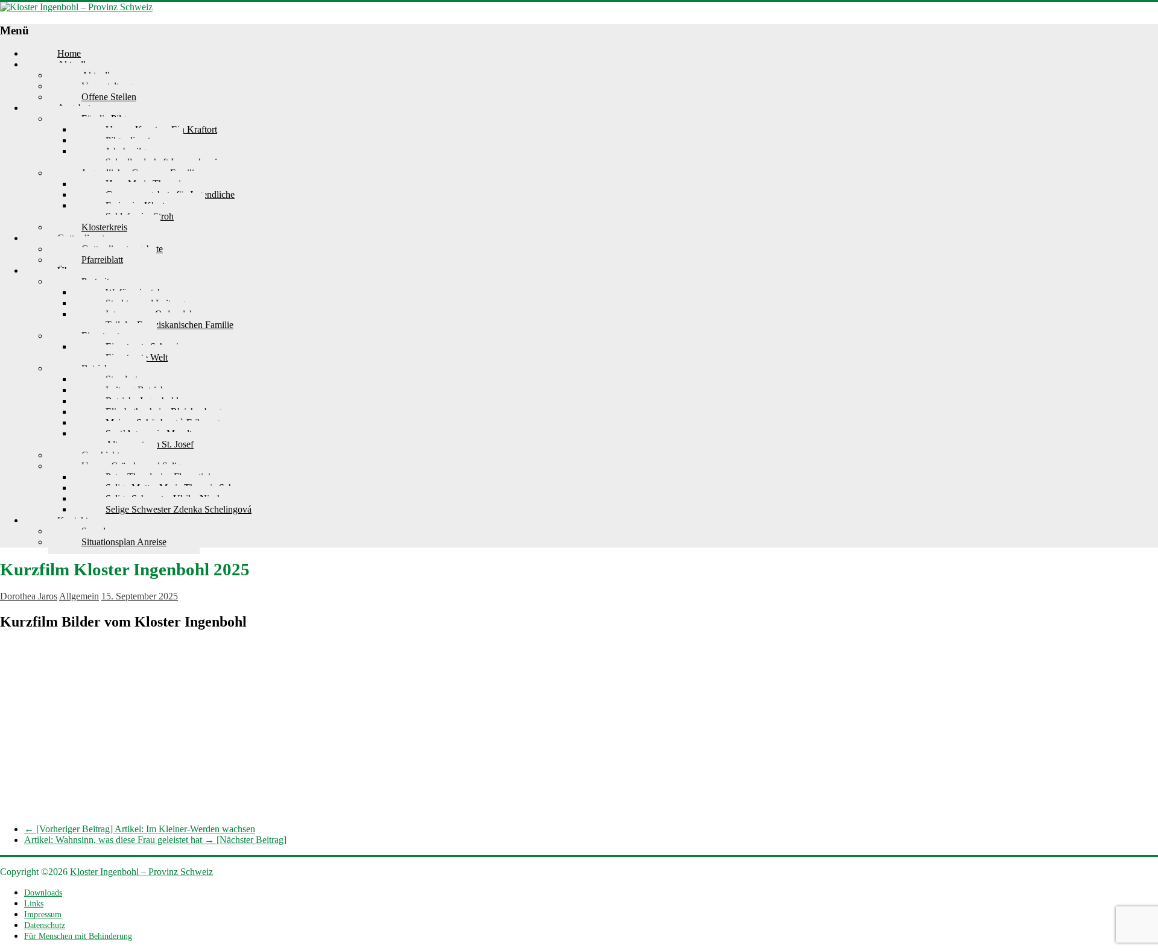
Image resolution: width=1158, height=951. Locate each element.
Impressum (43, 914)
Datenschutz (44, 925)
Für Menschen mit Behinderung (78, 936)
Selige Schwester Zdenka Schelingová (179, 509)
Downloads (43, 892)
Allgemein (79, 596)
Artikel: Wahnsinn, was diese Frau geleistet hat (155, 840)
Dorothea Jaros (28, 596)
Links (33, 903)
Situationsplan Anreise (123, 542)
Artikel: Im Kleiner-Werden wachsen (139, 829)
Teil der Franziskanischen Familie (169, 325)
